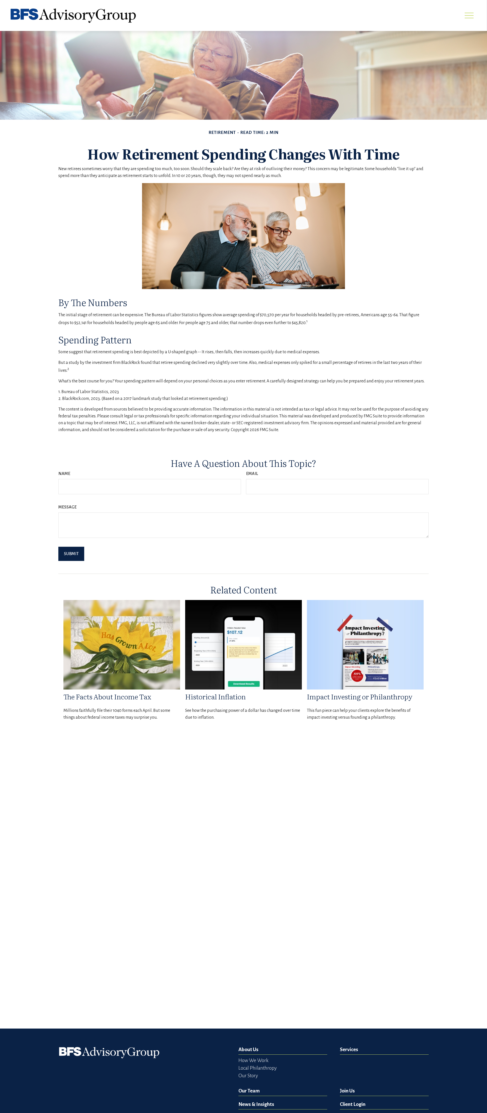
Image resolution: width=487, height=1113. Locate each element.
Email (252, 473)
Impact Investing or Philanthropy (359, 696)
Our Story (248, 1075)
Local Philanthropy (257, 1068)
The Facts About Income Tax (107, 696)
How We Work (253, 1060)
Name (64, 473)
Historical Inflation (215, 696)
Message (67, 507)
